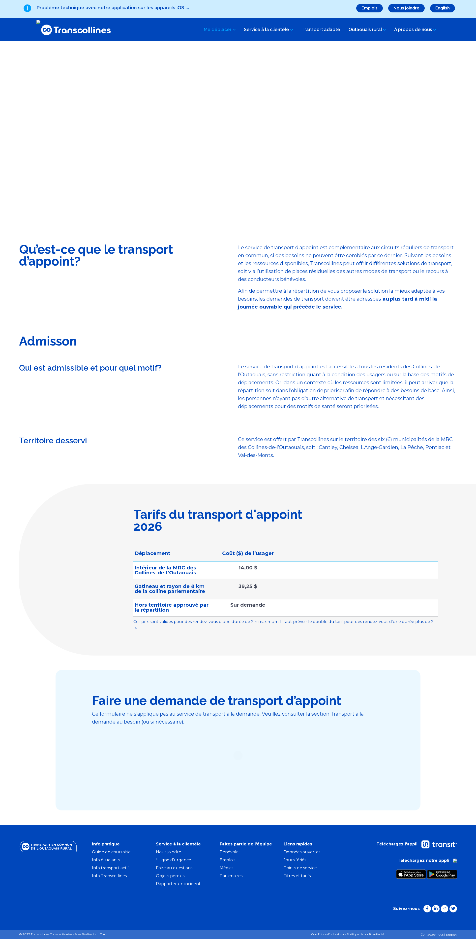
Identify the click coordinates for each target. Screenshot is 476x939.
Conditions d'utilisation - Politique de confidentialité (347, 934)
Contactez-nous (432, 934)
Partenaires (231, 875)
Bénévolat (230, 852)
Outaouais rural (366, 29)
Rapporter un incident (178, 883)
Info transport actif (110, 868)
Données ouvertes (302, 852)
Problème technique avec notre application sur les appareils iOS (112, 7)
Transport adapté (320, 29)
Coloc (104, 934)
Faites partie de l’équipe (246, 844)
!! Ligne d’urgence (173, 860)
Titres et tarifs (297, 875)
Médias (226, 868)
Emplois (369, 8)
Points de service (300, 868)
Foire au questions (174, 868)
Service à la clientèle (267, 29)
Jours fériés (295, 860)
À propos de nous (413, 29)
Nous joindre (406, 8)
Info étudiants (106, 860)
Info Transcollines (109, 875)
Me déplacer (218, 29)
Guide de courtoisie (111, 852)
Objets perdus (170, 875)
